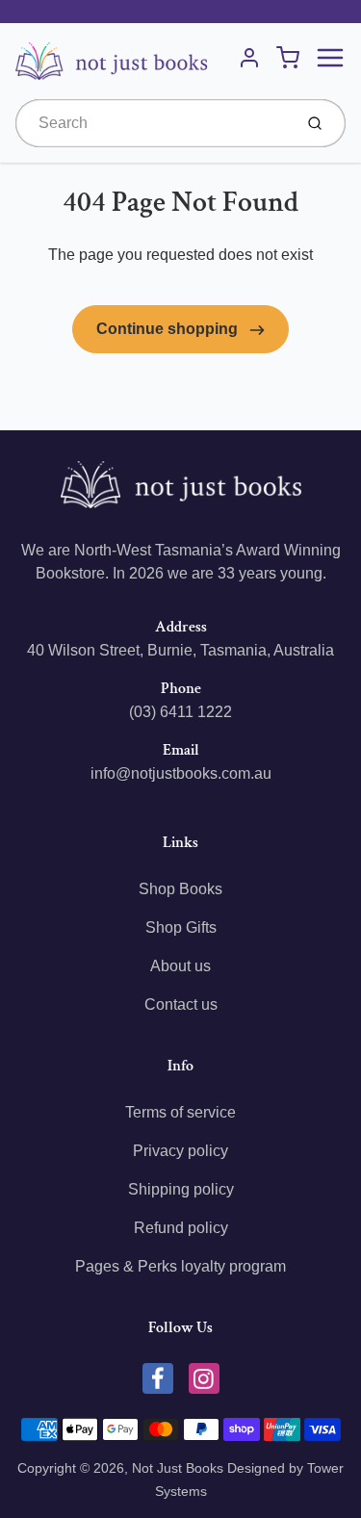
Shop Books (180, 889)
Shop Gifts (181, 927)
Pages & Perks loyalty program (180, 1266)
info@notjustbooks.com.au (180, 773)
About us (180, 966)
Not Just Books (177, 1468)
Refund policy (181, 1228)
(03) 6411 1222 (180, 712)
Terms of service (180, 1112)
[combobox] (152, 123)
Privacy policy (180, 1151)
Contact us (181, 1004)
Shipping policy (181, 1189)
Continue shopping (169, 329)
